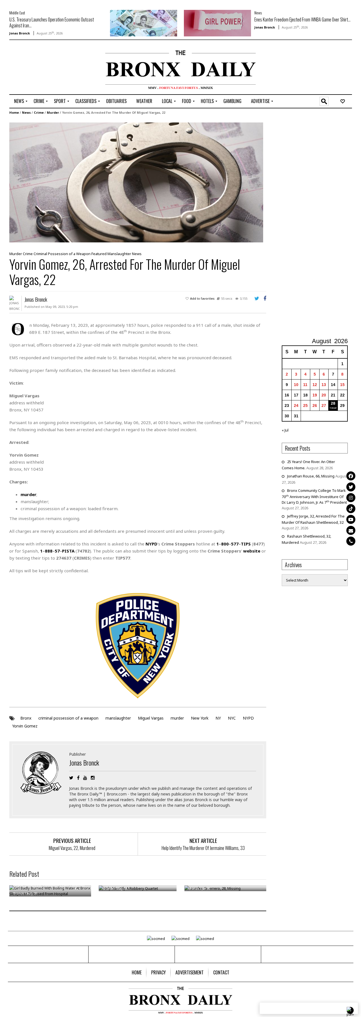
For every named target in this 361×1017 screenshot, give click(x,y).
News (258, 13)
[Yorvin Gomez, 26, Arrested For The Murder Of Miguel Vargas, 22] (136, 182)
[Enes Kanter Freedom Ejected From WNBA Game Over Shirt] (217, 22)
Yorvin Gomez (25, 726)
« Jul (285, 430)
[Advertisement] (42, 68)
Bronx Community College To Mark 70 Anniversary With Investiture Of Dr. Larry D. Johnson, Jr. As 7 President (314, 496)
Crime (39, 112)
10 (296, 384)
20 (324, 395)
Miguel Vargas (151, 718)
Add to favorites (202, 298)
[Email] (350, 530)
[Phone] (350, 541)
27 (324, 405)
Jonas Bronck (19, 33)
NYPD (248, 718)
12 (314, 384)
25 (305, 405)
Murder (53, 112)
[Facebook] (350, 476)
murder (177, 718)
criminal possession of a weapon (68, 718)
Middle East (17, 13)
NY (218, 718)
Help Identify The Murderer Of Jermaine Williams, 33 (203, 848)
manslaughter (118, 718)
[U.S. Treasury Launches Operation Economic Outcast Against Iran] (143, 22)
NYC (232, 718)
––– (233, 544)
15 (342, 384)
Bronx (25, 718)
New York (199, 718)
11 (305, 384)
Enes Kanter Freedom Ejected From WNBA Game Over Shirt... (302, 19)
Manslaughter (119, 253)
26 (314, 405)
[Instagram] (350, 497)
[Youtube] (350, 519)
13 (324, 384)
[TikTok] (350, 508)
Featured (99, 253)
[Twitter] (350, 486)
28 (333, 403)
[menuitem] (19, 101)
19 (314, 395)
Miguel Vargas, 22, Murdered (72, 848)
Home (14, 112)
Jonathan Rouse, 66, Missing (310, 476)
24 (296, 405)
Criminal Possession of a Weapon (62, 253)
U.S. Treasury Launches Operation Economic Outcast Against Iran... (51, 22)
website (251, 551)
